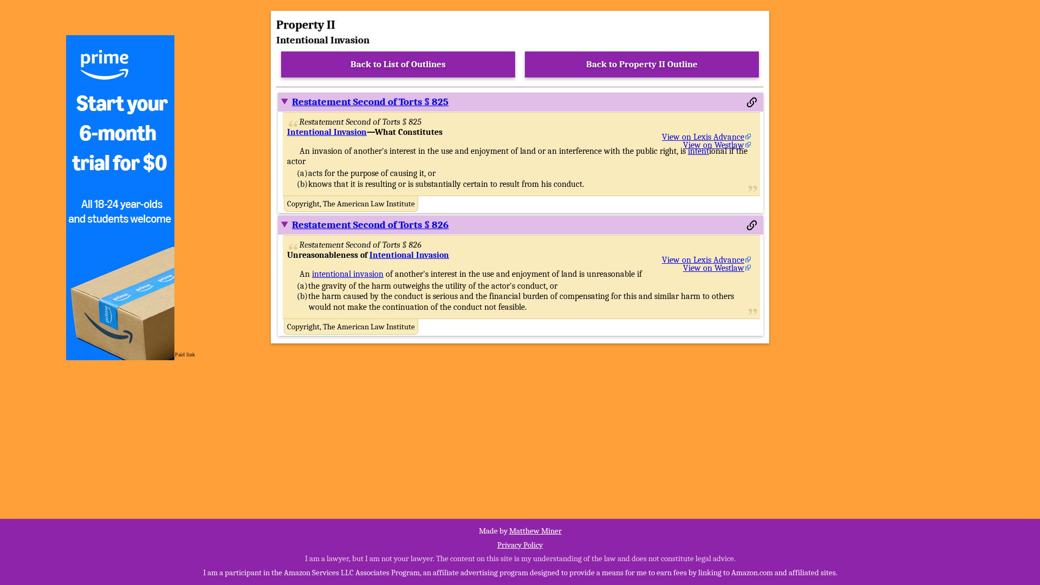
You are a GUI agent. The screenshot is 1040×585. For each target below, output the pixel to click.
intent (698, 151)
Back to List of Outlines (398, 64)
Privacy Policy (520, 545)
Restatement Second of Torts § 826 (370, 225)
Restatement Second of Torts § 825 (370, 102)
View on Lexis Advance (703, 137)
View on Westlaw (713, 145)
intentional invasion (348, 274)
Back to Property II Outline (642, 64)
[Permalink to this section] (751, 102)
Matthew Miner (535, 531)
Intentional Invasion (327, 132)
